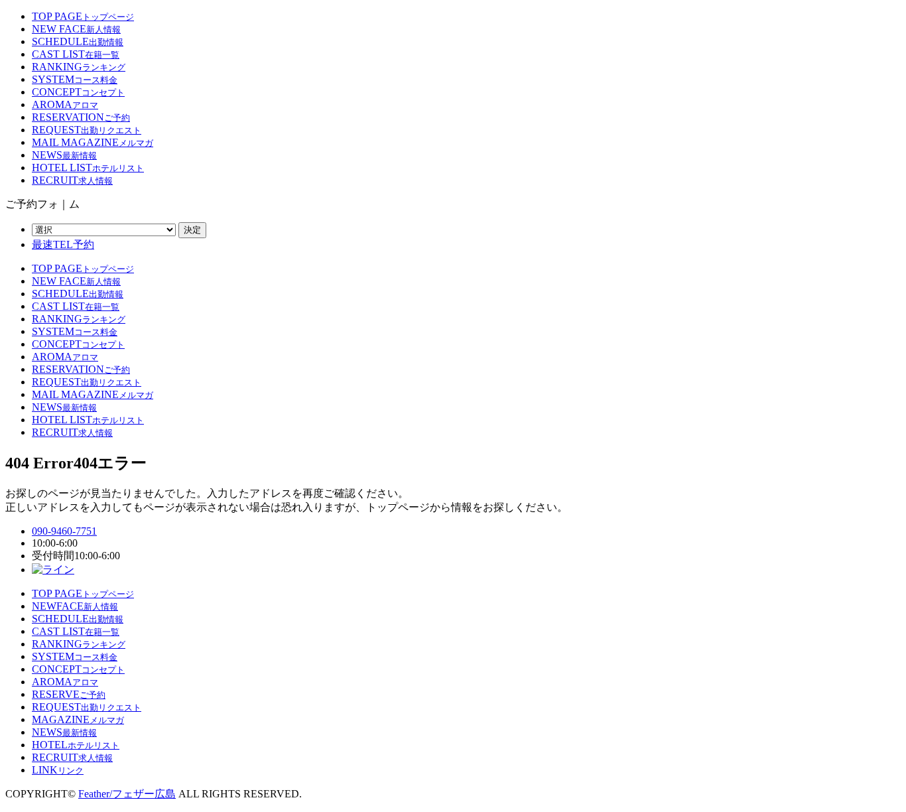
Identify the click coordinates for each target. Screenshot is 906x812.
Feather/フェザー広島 (127, 793)
